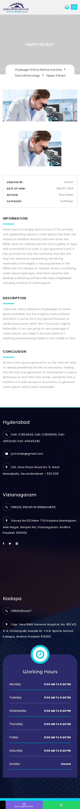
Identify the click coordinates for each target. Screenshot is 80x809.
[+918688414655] (61, 805)
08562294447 (21, 611)
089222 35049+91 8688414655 (33, 507)
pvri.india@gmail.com (27, 454)
